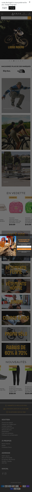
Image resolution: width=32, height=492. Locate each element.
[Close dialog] (31, 237)
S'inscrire (24, 249)
